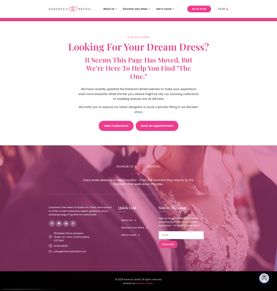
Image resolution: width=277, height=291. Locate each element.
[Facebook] (52, 223)
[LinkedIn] (66, 223)
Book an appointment (157, 126)
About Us (108, 9)
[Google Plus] (73, 223)
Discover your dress (135, 9)
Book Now (199, 9)
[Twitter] (59, 223)
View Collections (116, 126)
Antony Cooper (145, 283)
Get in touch (164, 9)
